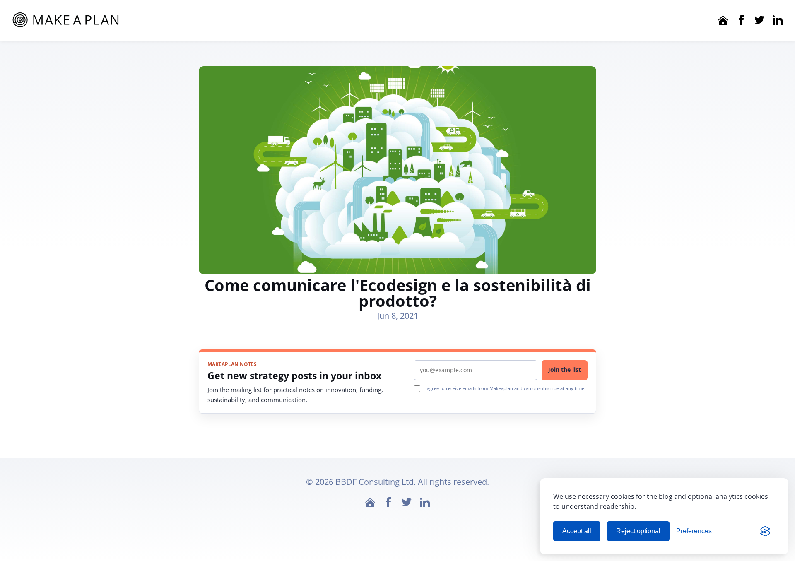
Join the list (564, 369)
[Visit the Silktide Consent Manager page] (765, 531)
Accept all (576, 531)
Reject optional (638, 531)
